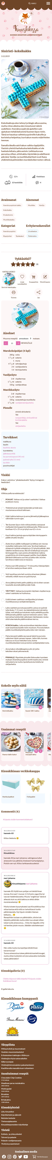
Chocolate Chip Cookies (11, 1077)
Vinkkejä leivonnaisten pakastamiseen (17, 1065)
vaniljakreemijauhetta (24, 403)
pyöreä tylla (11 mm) (11, 459)
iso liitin (6, 462)
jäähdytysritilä (9, 453)
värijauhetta (20, 426)
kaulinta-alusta (9, 447)
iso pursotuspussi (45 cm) (13, 456)
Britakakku (6, 1100)
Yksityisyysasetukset (10, 1144)
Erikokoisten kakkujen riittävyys (15, 1055)
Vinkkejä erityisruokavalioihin (14, 1058)
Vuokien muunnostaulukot (12, 1052)
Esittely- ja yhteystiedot (11, 1134)
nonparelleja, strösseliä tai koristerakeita (26, 419)
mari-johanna (31, 883)
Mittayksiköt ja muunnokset (13, 1049)
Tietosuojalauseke (9, 1121)
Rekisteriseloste (8, 1118)
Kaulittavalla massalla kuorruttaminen (17, 1068)
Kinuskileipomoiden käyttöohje (14, 1124)
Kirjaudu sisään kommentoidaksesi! (18, 819)
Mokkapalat (6, 1089)
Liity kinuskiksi (7, 1111)
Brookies (5, 1094)
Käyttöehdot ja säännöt (11, 1115)
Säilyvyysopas (7, 1062)
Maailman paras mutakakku (13, 1083)
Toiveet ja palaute (8, 1137)
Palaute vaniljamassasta (11, 1140)
